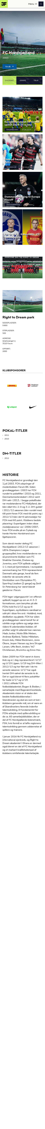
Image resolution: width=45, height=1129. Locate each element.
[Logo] (4, 4)
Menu (31, 4)
